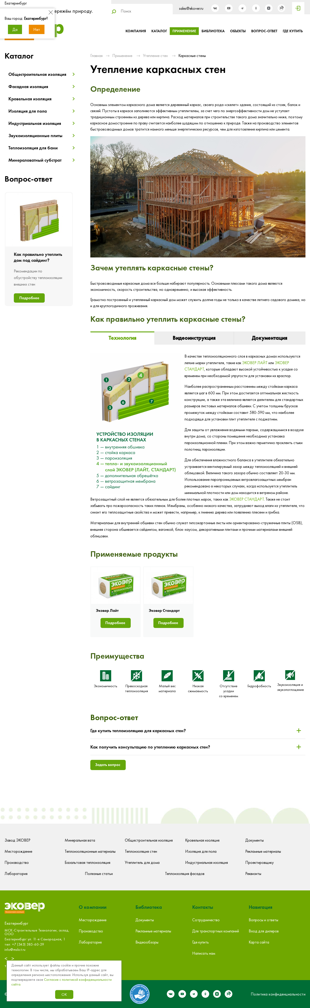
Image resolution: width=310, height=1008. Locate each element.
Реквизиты (253, 873)
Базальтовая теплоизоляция (87, 862)
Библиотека (213, 31)
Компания (135, 31)
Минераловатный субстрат (35, 160)
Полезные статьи (99, 873)
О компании (92, 907)
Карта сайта (259, 942)
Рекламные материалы (263, 851)
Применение (184, 31)
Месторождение (18, 851)
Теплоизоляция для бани (33, 148)
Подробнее (29, 297)
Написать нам (203, 953)
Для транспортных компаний (215, 931)
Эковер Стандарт (164, 610)
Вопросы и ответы (263, 919)
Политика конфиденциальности (278, 994)
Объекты (238, 31)
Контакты (202, 907)
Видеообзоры (146, 942)
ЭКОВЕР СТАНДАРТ (246, 499)
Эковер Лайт (107, 610)
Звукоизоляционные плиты (35, 135)
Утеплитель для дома (142, 862)
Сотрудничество (206, 919)
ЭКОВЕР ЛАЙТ (255, 362)
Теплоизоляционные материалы (90, 851)
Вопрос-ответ (264, 31)
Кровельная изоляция (30, 99)
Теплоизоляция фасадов (184, 873)
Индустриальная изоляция (34, 123)
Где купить (293, 31)
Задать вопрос (107, 764)
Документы (254, 840)
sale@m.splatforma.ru (21, 949)
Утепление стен (155, 55)
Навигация (260, 907)
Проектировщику (259, 862)
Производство (17, 862)
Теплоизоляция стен (141, 851)
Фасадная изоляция (28, 86)
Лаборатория (16, 873)
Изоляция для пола (27, 111)
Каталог (159, 31)
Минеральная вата (80, 840)
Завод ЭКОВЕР (17, 840)
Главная (96, 55)
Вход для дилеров (264, 931)
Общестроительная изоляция (37, 74)
